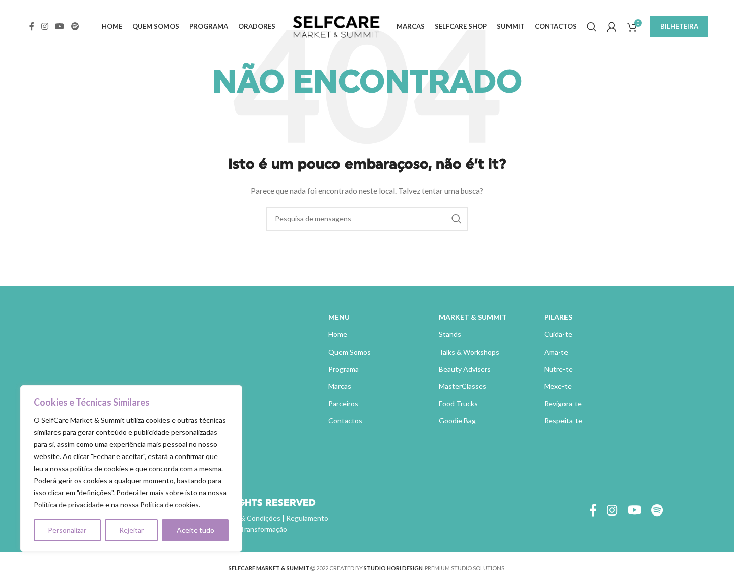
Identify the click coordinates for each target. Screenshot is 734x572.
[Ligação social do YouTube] (60, 26)
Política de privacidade (69, 504)
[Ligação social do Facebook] (32, 26)
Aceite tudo (195, 530)
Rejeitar (131, 530)
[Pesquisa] (592, 27)
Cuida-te (558, 334)
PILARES (558, 317)
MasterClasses (462, 386)
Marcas (339, 386)
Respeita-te (563, 420)
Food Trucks (458, 403)
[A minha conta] (612, 27)
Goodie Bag (457, 420)
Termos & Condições (247, 517)
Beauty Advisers (465, 369)
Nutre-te (558, 369)
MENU (339, 317)
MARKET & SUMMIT (473, 317)
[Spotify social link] (75, 26)
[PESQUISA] (456, 219)
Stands (450, 334)
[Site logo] (336, 25)
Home (337, 334)
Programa (343, 369)
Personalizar (67, 530)
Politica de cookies (169, 504)
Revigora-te (563, 403)
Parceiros (343, 403)
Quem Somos (349, 352)
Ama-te (556, 352)
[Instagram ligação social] (44, 26)
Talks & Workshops (469, 352)
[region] (131, 468)
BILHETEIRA (679, 26)
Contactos (345, 420)
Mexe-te (558, 386)
